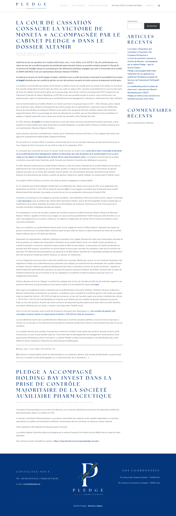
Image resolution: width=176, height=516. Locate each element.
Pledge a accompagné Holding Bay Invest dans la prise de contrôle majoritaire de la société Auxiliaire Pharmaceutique (64, 384)
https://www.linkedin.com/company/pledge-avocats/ (76, 441)
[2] (67, 189)
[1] (17, 349)
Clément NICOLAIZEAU (36, 53)
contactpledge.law (31, 484)
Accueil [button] (64, 6)
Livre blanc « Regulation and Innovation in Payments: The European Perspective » (140, 52)
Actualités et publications (127, 6)
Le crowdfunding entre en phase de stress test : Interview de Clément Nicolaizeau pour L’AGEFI (143, 89)
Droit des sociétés (36, 55)
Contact (149, 6)
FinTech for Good (98, 6)
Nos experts (78, 6)
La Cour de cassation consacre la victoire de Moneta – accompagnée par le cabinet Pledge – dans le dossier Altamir (68, 35)
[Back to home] (31, 6)
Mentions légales (95, 506)
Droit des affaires (79, 53)
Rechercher (133, 21)
